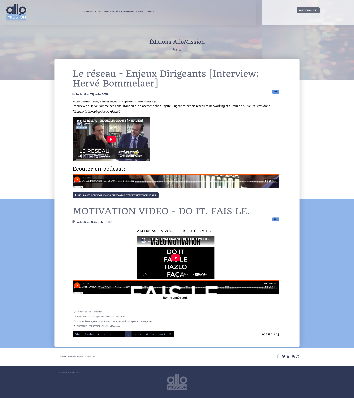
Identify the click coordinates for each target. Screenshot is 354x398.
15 (141, 334)
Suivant (161, 334)
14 (135, 334)
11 (116, 334)
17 (153, 334)
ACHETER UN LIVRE (308, 10)
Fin (171, 334)
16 (147, 334)
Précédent (89, 334)
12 (122, 334)
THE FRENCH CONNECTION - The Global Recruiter (98, 326)
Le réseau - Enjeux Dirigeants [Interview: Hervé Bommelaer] (166, 79)
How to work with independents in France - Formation (101, 316)
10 (110, 334)
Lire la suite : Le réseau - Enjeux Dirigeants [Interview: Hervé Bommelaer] (117, 195)
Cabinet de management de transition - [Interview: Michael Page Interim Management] (115, 321)
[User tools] (275, 92)
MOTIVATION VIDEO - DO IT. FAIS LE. (161, 211)
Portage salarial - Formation (89, 312)
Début (77, 334)
